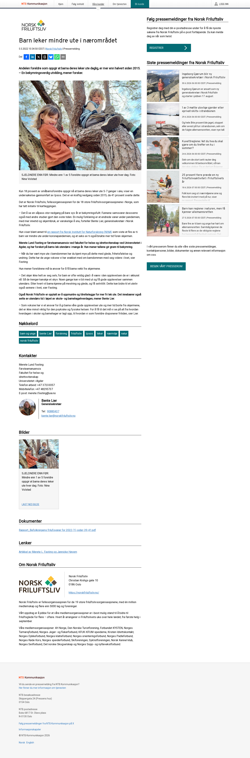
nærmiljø (112, 333)
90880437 (53, 411)
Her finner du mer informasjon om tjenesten (42, 687)
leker (100, 333)
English (30, 742)
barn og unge (28, 333)
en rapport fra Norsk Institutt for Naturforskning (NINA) (79, 232)
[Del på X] (38, 57)
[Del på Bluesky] (51, 57)
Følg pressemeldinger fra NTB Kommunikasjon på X (46, 723)
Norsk (22, 742)
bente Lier (46, 333)
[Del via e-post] (63, 57)
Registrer (156, 47)
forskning (61, 333)
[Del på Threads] (44, 57)
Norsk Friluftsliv (54, 48)
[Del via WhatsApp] (57, 57)
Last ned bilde (30, 504)
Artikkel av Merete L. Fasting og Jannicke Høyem (48, 551)
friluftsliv (76, 333)
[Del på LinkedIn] (32, 57)
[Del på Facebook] (26, 57)
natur (124, 333)
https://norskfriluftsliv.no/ (84, 592)
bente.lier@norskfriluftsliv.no (58, 415)
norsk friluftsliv (29, 340)
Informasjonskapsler (30, 729)
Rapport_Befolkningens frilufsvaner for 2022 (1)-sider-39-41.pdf (57, 530)
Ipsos (89, 333)
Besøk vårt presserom (166, 266)
